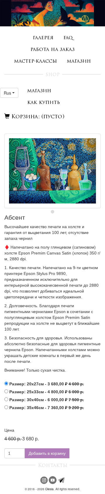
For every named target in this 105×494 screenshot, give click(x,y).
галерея (43, 37)
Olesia (49, 489)
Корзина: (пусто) (37, 117)
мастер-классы (35, 61)
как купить (43, 102)
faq (68, 37)
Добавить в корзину (47, 453)
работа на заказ (52, 49)
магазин (79, 61)
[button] (9, 93)
